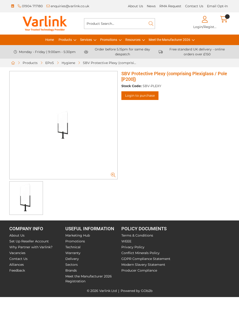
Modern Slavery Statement (143, 264)
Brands (71, 270)
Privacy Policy (132, 247)
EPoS (49, 63)
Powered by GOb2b (136, 291)
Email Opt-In (217, 6)
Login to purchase (140, 95)
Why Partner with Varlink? (31, 247)
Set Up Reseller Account (29, 241)
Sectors (71, 264)
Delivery (72, 259)
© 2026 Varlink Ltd (102, 291)
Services (86, 40)
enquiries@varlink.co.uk (69, 6)
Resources (133, 40)
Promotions (108, 40)
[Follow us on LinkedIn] (12, 6)
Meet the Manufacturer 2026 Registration (88, 278)
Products (65, 40)
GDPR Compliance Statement (145, 259)
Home (49, 40)
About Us (135, 6)
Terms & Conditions (137, 235)
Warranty (73, 253)
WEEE (126, 241)
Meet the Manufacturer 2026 (169, 40)
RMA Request (170, 6)
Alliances (16, 264)
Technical (73, 247)
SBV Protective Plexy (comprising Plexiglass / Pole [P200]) (111, 63)
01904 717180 (32, 6)
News (151, 6)
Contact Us (194, 6)
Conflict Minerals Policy (140, 253)
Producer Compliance (139, 270)
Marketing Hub (77, 235)
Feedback (17, 270)
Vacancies (17, 253)
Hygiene (68, 63)
